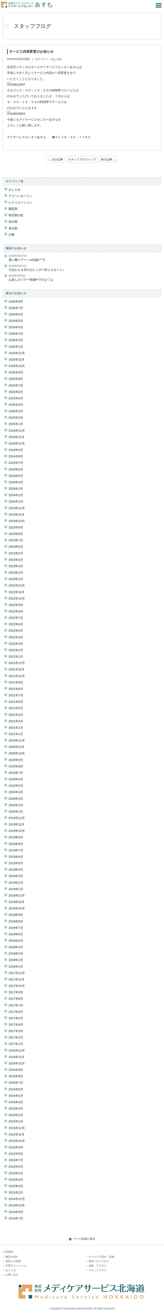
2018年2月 (16, 960)
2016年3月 (16, 1108)
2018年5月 (16, 940)
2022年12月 (17, 585)
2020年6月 (16, 779)
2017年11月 (16, 979)
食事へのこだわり (99, 1261)
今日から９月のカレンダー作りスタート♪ (36, 270)
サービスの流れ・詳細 (101, 1256)
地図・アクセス (98, 1265)
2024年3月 (16, 488)
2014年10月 (17, 1205)
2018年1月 (16, 966)
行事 (12, 234)
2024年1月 (16, 501)
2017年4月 (16, 1024)
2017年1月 (16, 1044)
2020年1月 (16, 811)
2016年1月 (16, 1121)
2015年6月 (16, 1166)
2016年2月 (16, 1115)
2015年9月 (16, 1147)
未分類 (13, 221)
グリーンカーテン (20, 196)
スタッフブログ (32, 26)
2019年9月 (16, 837)
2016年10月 (17, 1063)
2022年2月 (16, 650)
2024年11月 (16, 437)
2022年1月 (16, 656)
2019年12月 (17, 818)
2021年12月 (17, 663)
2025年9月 (16, 372)
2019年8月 (16, 844)
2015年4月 (16, 1179)
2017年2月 (16, 1037)
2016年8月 (16, 1076)
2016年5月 (16, 1095)
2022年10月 (17, 598)
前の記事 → (108, 159)
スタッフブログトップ (82, 159)
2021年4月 (16, 714)
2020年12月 (17, 740)
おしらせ (56, 59)
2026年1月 (16, 346)
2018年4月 (16, 947)
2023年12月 (17, 508)
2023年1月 (16, 579)
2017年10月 (17, 986)
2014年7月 (16, 1218)
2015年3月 (16, 1186)
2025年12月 (17, 353)
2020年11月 (16, 747)
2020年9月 (16, 760)
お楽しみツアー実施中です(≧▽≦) (31, 279)
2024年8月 (16, 456)
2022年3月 (16, 643)
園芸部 (13, 208)
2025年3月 (16, 411)
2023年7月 (16, 540)
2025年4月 (16, 404)
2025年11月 (16, 359)
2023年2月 (16, 572)
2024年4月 (16, 482)
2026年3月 (16, 333)
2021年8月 (16, 689)
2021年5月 (16, 708)
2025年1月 (16, 424)
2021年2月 (16, 727)
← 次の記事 (55, 159)
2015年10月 (17, 1141)
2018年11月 (16, 902)
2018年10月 (17, 908)
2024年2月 (16, 495)
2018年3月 (16, 953)
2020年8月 (16, 766)
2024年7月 (16, 462)
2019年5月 (16, 863)
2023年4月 (16, 559)
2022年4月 (16, 637)
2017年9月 (16, 992)
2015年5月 (16, 1173)
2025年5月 (16, 398)
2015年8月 (16, 1153)
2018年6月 (16, 934)
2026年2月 (16, 340)
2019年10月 (17, 831)
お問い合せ (12, 1274)
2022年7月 (16, 617)
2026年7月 (16, 308)
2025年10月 (17, 366)
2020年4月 (16, 792)
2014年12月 (17, 1199)
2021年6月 (16, 701)
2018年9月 (16, 914)
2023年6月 (16, 546)
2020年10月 (17, 753)
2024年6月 (16, 469)
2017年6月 (16, 1011)
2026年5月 (16, 320)
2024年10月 (17, 443)
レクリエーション (20, 202)
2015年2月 (16, 1192)
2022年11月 (16, 592)
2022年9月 (16, 605)
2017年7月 (16, 1005)
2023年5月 (16, 553)
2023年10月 (17, 521)
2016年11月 (16, 1057)
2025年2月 (16, 417)
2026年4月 (16, 327)
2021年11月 (16, 669)
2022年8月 (16, 611)
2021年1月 (16, 734)
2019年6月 (16, 856)
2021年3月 (16, 721)
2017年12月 (17, 973)
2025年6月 (16, 392)
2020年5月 (16, 785)
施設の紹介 (12, 1256)
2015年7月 (16, 1160)
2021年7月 (16, 695)
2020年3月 (16, 798)
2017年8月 (16, 998)
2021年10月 (17, 676)
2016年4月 (16, 1102)
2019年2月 (16, 882)
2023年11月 (16, 514)
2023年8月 (16, 534)
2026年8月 (16, 301)
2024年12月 (17, 430)
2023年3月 (16, 566)
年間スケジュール (16, 1265)
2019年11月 (16, 824)
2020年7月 (16, 772)
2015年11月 (16, 1134)
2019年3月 (16, 876)
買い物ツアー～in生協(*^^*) (27, 259)
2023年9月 (16, 527)
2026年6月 (16, 314)
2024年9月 (16, 450)
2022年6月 (16, 624)
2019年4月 (16, 869)
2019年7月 (16, 850)
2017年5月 (16, 1018)
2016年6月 (16, 1089)
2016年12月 (17, 1050)
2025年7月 (16, 385)
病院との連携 (13, 1261)
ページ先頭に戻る (84, 1238)
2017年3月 (16, 1031)
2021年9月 (16, 682)
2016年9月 (16, 1069)
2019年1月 (16, 889)
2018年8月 (16, 921)
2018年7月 (16, 928)
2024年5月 (16, 475)
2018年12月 (17, 895)
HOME (8, 1251)
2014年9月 (16, 1212)
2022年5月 (16, 630)
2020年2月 (16, 805)
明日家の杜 (16, 215)
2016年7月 (16, 1082)
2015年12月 (17, 1128)
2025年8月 (16, 378)
